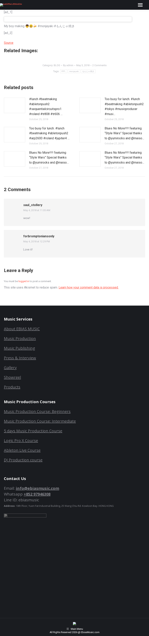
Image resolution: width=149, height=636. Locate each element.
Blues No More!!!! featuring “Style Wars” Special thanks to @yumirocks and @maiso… (124, 133)
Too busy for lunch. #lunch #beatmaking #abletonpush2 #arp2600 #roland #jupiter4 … (49, 133)
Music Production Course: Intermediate (40, 421)
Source (8, 43)
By (68, 65)
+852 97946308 (37, 494)
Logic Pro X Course (21, 440)
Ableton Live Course (22, 450)
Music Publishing (19, 348)
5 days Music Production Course (33, 430)
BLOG (57, 65)
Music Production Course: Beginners (37, 411)
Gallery (10, 367)
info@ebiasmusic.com (37, 488)
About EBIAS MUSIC (22, 328)
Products (12, 387)
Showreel (12, 377)
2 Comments (99, 65)
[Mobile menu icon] (140, 5)
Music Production (20, 338)
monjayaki (74, 71)
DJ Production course (23, 460)
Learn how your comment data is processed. (89, 287)
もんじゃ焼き (88, 71)
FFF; (64, 71)
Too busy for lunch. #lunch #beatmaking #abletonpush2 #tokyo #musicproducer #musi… (124, 106)
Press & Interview (20, 357)
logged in (23, 281)
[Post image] (14, 105)
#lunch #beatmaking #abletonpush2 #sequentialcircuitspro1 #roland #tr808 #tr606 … (45, 106)
